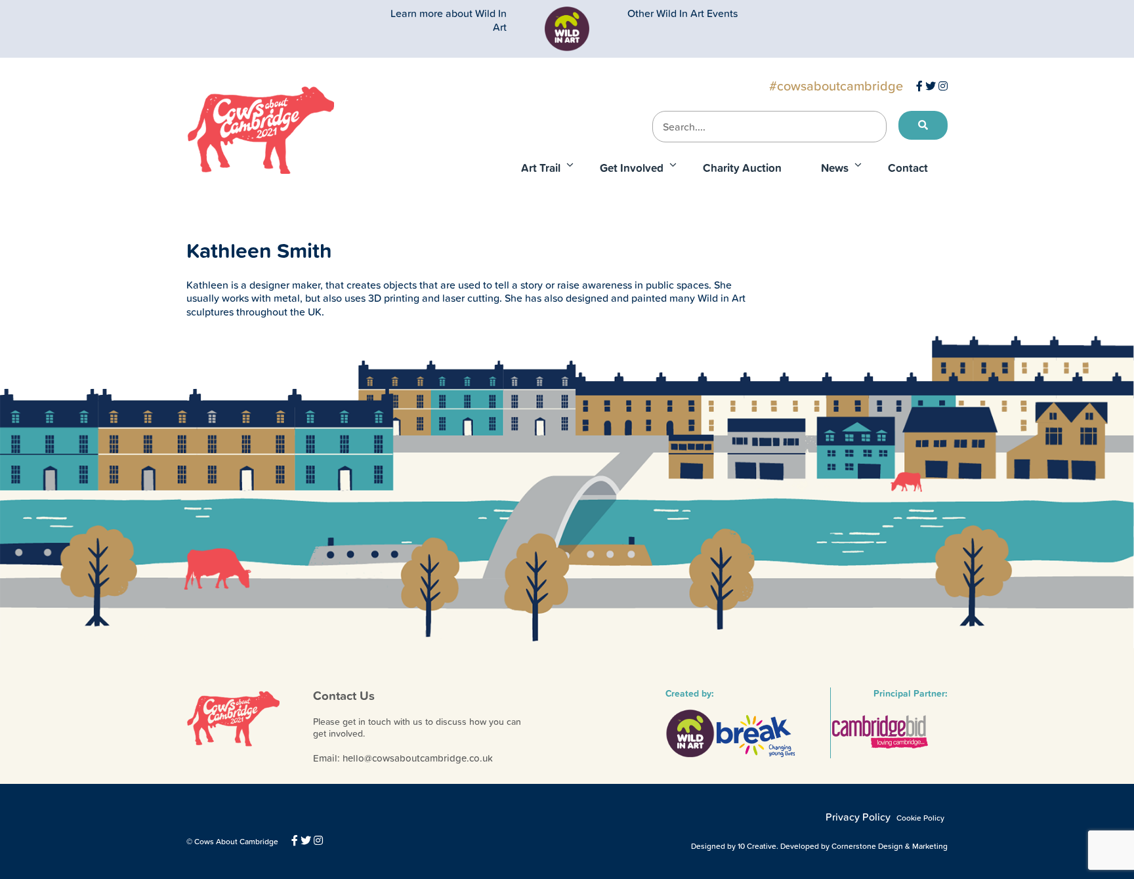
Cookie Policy (920, 818)
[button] (923, 125)
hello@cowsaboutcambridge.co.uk (418, 758)
